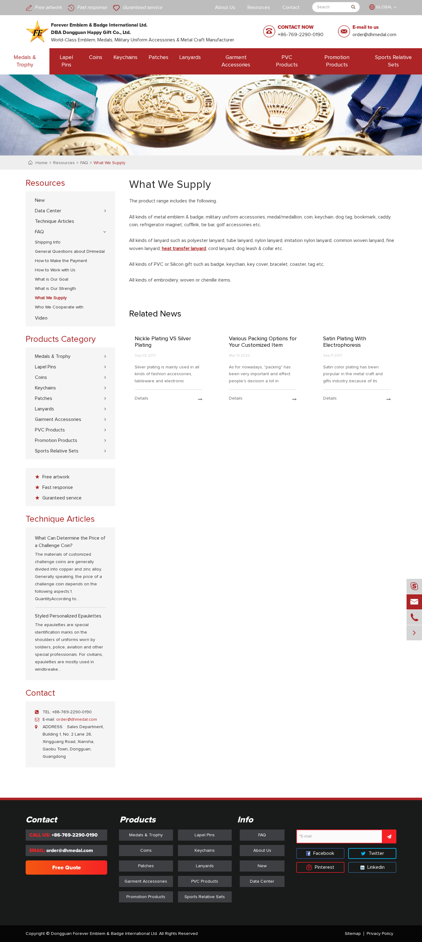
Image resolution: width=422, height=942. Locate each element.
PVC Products (287, 61)
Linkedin (375, 867)
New (40, 200)
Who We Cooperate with (59, 307)
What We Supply (109, 163)
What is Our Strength (55, 288)
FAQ (84, 163)
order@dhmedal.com (374, 34)
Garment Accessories (236, 61)
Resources (258, 7)
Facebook (323, 853)
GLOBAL (384, 7)
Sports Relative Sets (393, 61)
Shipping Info (48, 242)
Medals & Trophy (25, 61)
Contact (291, 7)
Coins (95, 57)
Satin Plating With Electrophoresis (344, 342)
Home (42, 163)
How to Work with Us (55, 270)
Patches (158, 57)
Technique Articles (54, 221)
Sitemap (353, 933)
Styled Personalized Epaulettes (68, 615)
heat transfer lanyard (184, 248)
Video (41, 318)
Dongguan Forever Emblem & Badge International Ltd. (104, 933)
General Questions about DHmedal (70, 251)
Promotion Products (336, 61)
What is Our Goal (51, 279)
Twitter (375, 853)
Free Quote (66, 867)
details (141, 398)
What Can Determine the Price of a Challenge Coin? (70, 542)
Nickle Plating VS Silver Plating (163, 342)
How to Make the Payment (61, 261)
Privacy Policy (380, 933)
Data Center (48, 210)
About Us (225, 7)
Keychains (125, 57)
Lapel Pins (66, 61)
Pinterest (324, 867)
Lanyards (190, 57)
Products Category (61, 339)
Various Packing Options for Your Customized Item (263, 342)
